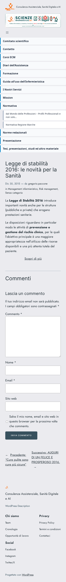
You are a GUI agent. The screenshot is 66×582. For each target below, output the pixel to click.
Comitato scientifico (16, 41)
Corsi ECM (9, 57)
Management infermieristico (22, 189)
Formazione (10, 73)
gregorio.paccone (37, 183)
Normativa (10, 106)
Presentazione (12, 140)
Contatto (8, 49)
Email (10, 380)
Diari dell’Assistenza (15, 65)
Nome (10, 362)
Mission (8, 97)
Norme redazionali (15, 132)
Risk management (48, 189)
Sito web (11, 398)
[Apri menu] (7, 32)
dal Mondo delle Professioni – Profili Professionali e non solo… (33, 115)
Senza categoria (14, 193)
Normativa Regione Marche (20, 124)
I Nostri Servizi (12, 89)
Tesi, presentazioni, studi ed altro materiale (30, 148)
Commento (13, 314)
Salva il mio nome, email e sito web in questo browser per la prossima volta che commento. (34, 421)
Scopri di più (33, 258)
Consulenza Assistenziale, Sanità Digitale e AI (38, 6)
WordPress (27, 575)
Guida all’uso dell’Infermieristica (23, 81)
